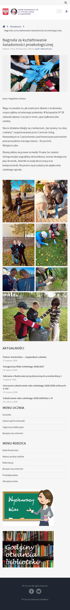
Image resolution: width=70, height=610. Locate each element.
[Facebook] (31, 591)
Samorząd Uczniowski (14, 420)
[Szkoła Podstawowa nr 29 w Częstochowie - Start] (20, 11)
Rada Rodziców (10, 450)
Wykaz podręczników (13, 456)
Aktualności (15, 26)
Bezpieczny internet (13, 433)
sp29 (37, 48)
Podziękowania (10, 475)
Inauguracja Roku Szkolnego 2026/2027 (23, 366)
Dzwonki (7, 414)
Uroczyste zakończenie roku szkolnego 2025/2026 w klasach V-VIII (34, 387)
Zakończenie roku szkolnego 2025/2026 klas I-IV (28, 398)
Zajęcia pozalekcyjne (13, 427)
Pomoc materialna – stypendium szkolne (24, 357)
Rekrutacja (8, 462)
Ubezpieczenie (10, 481)
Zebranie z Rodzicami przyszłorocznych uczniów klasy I (32, 376)
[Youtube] (38, 591)
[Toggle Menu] (59, 11)
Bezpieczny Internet (13, 468)
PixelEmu (44, 599)
